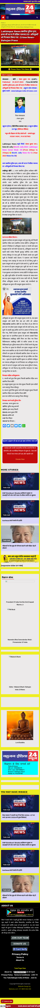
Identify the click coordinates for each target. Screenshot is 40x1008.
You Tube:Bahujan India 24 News (16, 978)
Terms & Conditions (22, 975)
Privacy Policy (7, 975)
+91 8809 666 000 (25, 989)
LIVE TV (34, 975)
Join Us (34, 978)
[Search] (37, 17)
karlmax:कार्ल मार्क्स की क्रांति (12, 520)
